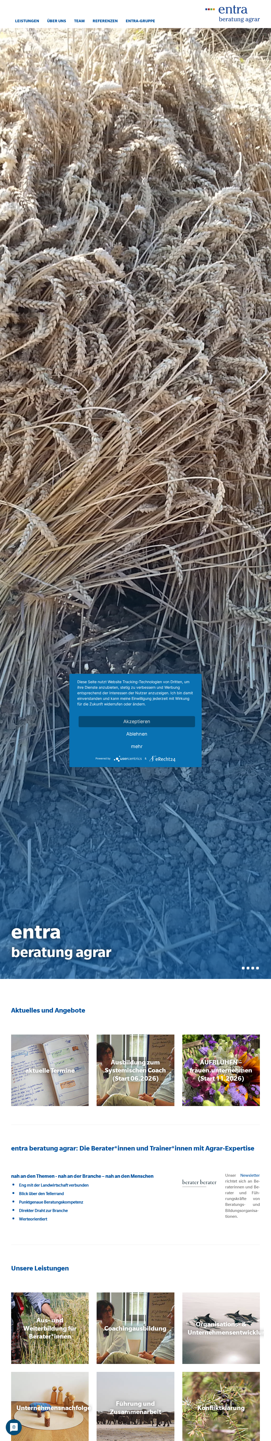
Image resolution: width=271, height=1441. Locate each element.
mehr (137, 746)
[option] (135, 503)
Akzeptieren (136, 721)
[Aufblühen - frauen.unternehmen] (221, 1070)
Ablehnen (136, 734)
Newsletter (250, 1175)
